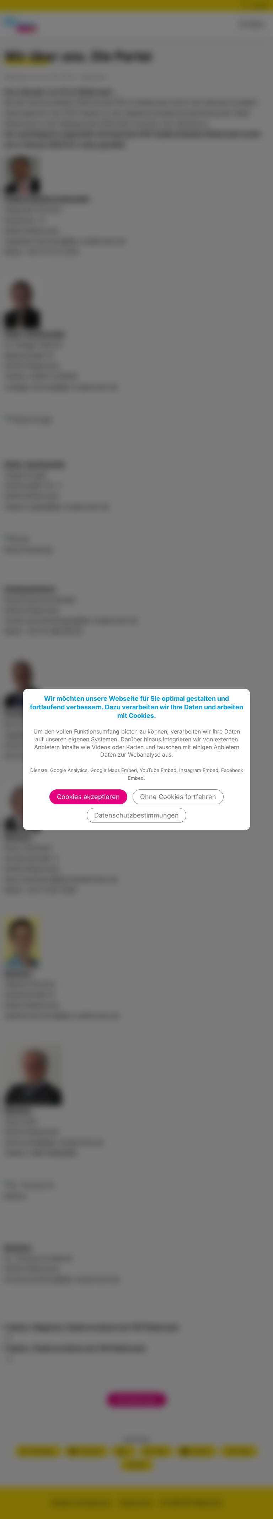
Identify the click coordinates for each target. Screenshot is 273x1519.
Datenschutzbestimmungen (136, 815)
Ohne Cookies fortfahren (178, 796)
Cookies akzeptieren (88, 796)
